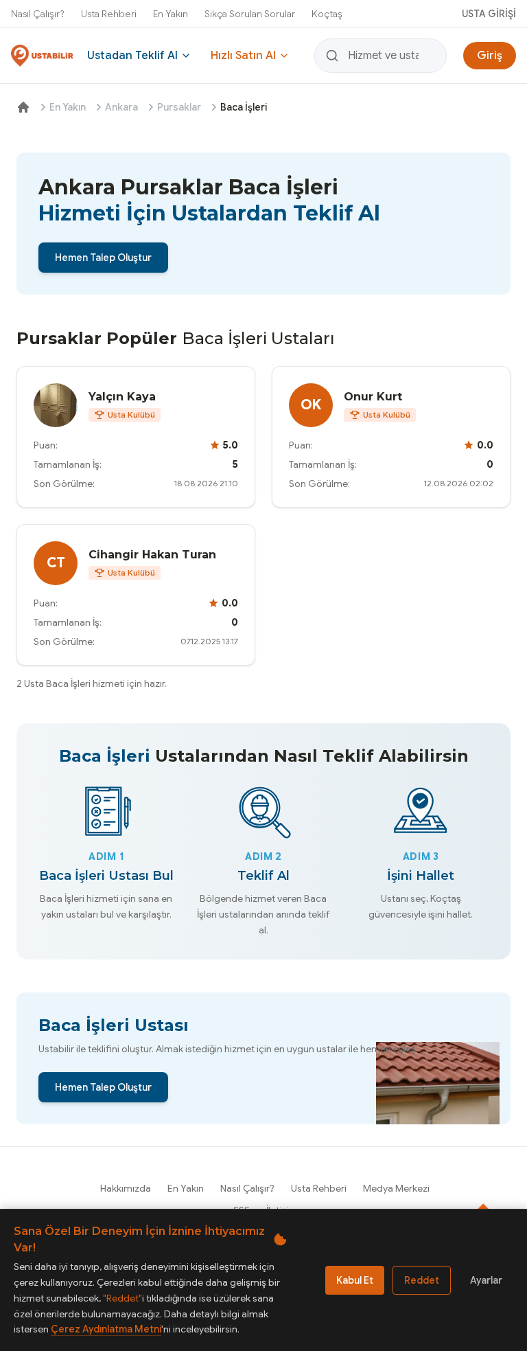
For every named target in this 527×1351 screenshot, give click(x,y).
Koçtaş (327, 14)
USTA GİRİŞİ (489, 14)
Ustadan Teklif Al (132, 56)
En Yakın (170, 14)
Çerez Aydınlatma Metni (106, 1329)
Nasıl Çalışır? (38, 14)
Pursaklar (179, 107)
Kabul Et (354, 1280)
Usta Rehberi (109, 14)
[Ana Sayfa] (23, 107)
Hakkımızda (125, 1188)
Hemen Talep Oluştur (103, 257)
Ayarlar (486, 1280)
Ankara (121, 107)
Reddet (421, 1280)
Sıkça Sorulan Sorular (249, 14)
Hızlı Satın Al (243, 56)
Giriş (489, 56)
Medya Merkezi (396, 1188)
